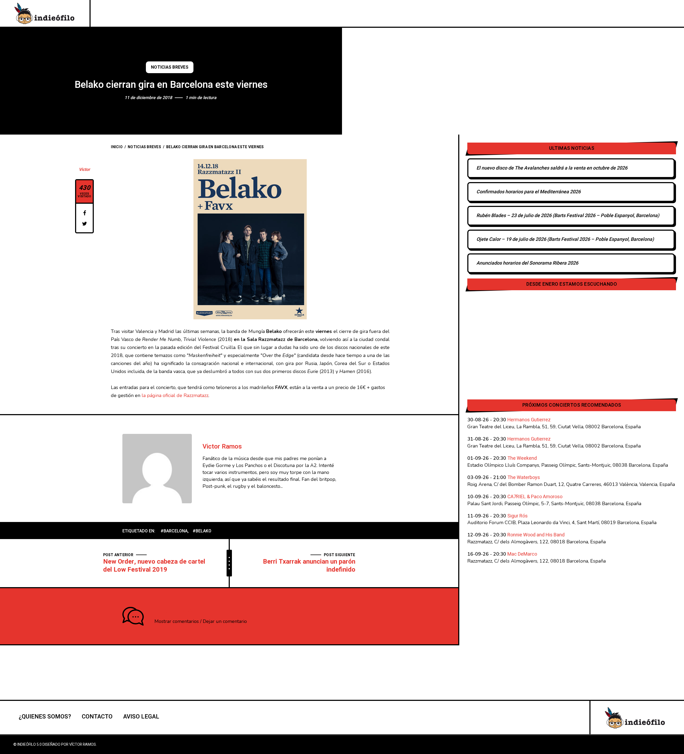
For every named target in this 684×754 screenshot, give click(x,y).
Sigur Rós (517, 516)
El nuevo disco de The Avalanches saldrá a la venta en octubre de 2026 (551, 168)
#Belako (202, 531)
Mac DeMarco (522, 554)
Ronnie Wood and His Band (536, 535)
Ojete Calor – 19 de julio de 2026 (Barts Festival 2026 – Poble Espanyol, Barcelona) (565, 239)
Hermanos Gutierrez (529, 419)
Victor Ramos (222, 446)
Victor (84, 169)
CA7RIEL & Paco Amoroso (534, 496)
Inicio (117, 147)
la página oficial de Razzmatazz (175, 395)
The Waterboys (523, 477)
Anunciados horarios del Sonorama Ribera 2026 (527, 263)
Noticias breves (169, 67)
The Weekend (522, 458)
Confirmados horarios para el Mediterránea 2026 (528, 191)
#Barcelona (174, 531)
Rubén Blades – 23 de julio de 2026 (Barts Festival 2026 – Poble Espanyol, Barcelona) (567, 215)
